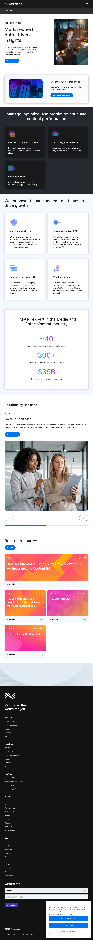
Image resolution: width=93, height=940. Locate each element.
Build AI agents (10, 785)
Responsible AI (10, 789)
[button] (83, 518)
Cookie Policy (67, 914)
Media (7, 736)
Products (8, 718)
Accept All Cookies (69, 919)
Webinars (8, 827)
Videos (7, 823)
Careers (8, 872)
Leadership (9, 868)
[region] (68, 919)
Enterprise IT (10, 733)
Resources (9, 797)
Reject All (69, 925)
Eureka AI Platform (12, 778)
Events (7, 853)
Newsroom (9, 849)
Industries (9, 744)
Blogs (7, 804)
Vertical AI (8, 846)
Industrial (8, 729)
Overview (8, 748)
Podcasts (8, 819)
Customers (9, 857)
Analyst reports (11, 800)
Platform (8, 774)
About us (8, 842)
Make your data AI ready (14, 782)
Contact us (9, 876)
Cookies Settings (69, 931)
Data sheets (9, 812)
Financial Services (12, 725)
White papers (10, 830)
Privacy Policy (10, 934)
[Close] (88, 903)
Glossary (8, 815)
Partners (8, 864)
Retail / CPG (9, 721)
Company (8, 838)
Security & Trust (29, 934)
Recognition (9, 861)
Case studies (10, 808)
